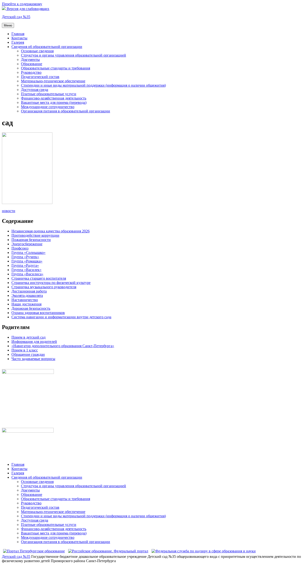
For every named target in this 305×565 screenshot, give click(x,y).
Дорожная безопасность (30, 308)
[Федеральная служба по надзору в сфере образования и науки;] (204, 551)
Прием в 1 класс (24, 350)
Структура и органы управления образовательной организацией (73, 55)
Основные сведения (37, 51)
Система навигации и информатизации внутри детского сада (61, 317)
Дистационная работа (29, 291)
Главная (17, 34)
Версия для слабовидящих (27, 9)
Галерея (17, 42)
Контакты (19, 38)
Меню (8, 25)
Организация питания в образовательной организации (65, 111)
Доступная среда (34, 90)
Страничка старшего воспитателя (38, 278)
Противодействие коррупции (35, 235)
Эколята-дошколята (27, 295)
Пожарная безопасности (31, 240)
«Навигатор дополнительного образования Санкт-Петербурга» (62, 346)
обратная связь (14, 367)
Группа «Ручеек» (25, 257)
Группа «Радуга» (25, 265)
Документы (30, 60)
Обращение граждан (28, 354)
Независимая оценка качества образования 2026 (50, 231)
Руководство (31, 72)
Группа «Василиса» (27, 274)
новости (8, 211)
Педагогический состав (40, 77)
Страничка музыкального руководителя (43, 287)
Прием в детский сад (28, 337)
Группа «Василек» (26, 270)
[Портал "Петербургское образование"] (34, 551)
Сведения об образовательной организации (46, 47)
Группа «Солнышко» (28, 253)
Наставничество (24, 300)
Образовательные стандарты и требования (55, 68)
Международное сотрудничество (47, 107)
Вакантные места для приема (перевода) (53, 102)
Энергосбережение (26, 244)
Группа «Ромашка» (26, 261)
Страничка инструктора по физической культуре (51, 283)
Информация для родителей (34, 342)
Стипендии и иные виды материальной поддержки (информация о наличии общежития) (93, 85)
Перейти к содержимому (22, 4)
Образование (31, 64)
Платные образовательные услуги (48, 94)
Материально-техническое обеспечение (53, 81)
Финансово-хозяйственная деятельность (53, 98)
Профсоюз (19, 248)
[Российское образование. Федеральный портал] (108, 551)
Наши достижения (26, 304)
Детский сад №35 (16, 17)
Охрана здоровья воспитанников (38, 313)
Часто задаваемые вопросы (33, 359)
